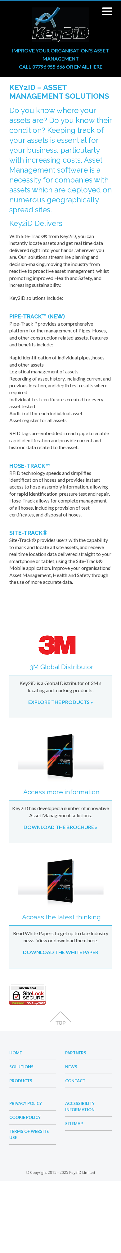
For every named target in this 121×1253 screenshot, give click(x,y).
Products (20, 1080)
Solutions (21, 1066)
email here (88, 67)
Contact (75, 1080)
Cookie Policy (25, 1117)
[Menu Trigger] (107, 11)
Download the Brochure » (60, 827)
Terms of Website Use (29, 1134)
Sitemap (74, 1123)
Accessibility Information (80, 1106)
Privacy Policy (25, 1103)
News (71, 1066)
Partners (75, 1052)
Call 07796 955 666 (42, 67)
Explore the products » (60, 702)
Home (15, 1052)
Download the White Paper (60, 952)
